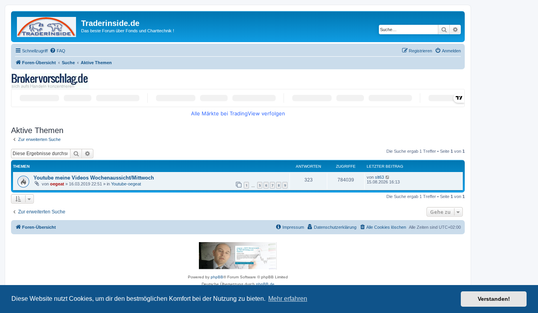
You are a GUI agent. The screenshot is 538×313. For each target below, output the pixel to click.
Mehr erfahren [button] (287, 298)
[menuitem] (57, 51)
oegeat (57, 184)
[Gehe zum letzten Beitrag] (387, 177)
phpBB (217, 277)
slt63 (379, 177)
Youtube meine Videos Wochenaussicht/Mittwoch (93, 178)
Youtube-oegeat (126, 184)
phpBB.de (265, 284)
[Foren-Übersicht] (47, 25)
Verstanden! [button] (494, 299)
